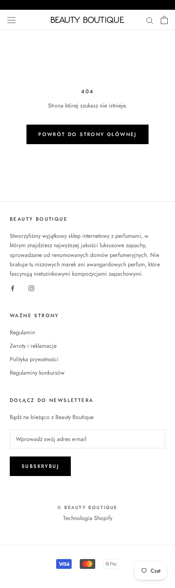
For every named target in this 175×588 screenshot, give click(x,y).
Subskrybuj (40, 466)
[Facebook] (12, 287)
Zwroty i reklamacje (33, 346)
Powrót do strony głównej (87, 134)
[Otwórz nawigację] (11, 20)
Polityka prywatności (34, 359)
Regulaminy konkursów (37, 373)
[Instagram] (31, 287)
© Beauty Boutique (87, 507)
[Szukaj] (149, 19)
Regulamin (22, 332)
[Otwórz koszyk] (164, 20)
